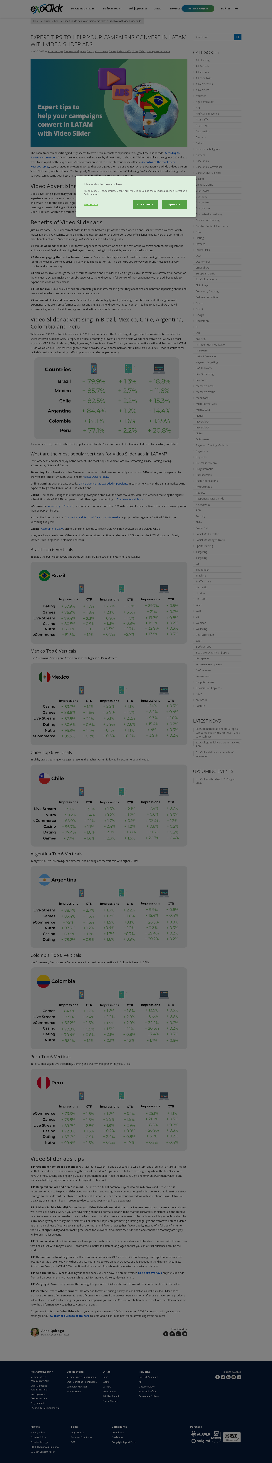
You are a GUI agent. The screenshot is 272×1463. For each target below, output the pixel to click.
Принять (174, 204)
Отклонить (145, 204)
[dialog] (136, 196)
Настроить (91, 204)
